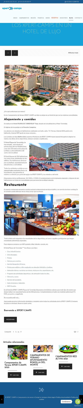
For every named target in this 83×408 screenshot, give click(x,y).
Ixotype (44, 397)
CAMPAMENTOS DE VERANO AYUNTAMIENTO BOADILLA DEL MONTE (40, 360)
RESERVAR (10, 319)
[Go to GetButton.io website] (77, 405)
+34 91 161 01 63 (11, 1)
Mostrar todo (73, 53)
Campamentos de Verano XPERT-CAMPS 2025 (15, 365)
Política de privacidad (63, 397)
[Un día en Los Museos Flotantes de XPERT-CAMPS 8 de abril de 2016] (2, 399)
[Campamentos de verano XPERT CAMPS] (12, 8)
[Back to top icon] (4, 403)
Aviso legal (51, 397)
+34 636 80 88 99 (25, 1)
